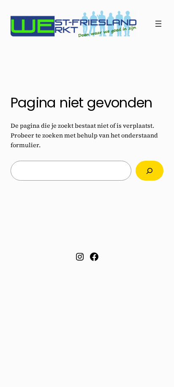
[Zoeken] (149, 171)
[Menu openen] (158, 24)
